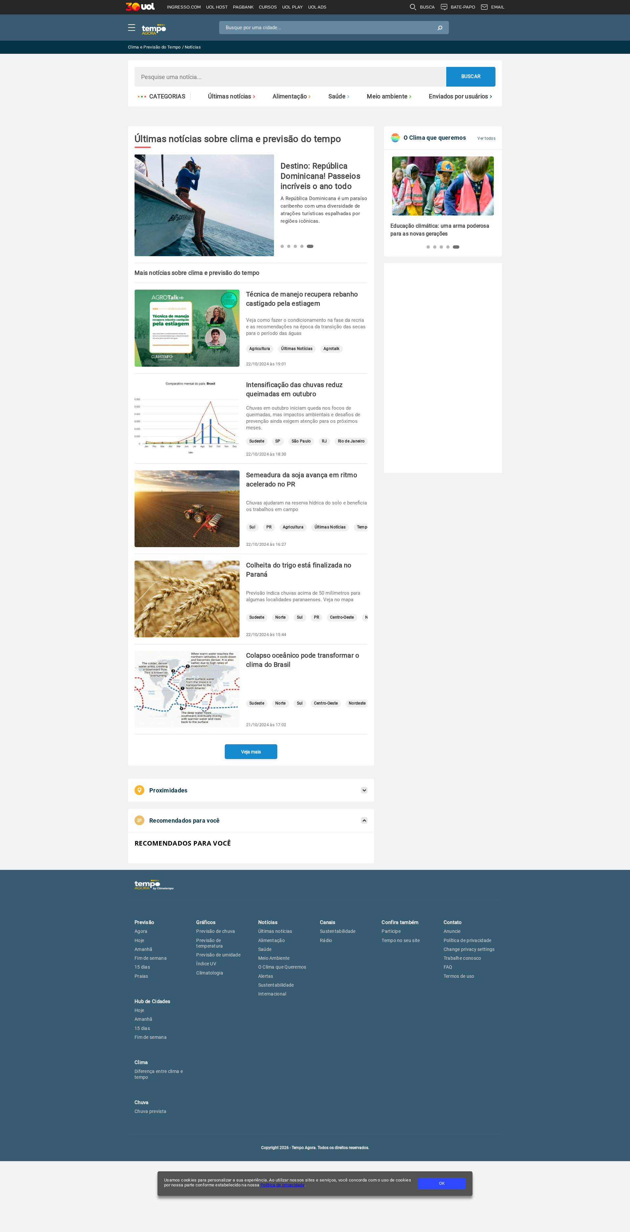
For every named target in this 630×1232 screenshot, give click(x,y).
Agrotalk (331, 349)
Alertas (265, 976)
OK (442, 1183)
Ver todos (486, 138)
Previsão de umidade (218, 954)
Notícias (268, 922)
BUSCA (427, 7)
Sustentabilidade (276, 985)
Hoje (139, 940)
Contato (453, 922)
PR (269, 527)
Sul (252, 527)
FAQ (448, 967)
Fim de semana (151, 958)
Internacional (272, 993)
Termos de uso (459, 976)
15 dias (142, 967)
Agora (141, 931)
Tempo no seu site (401, 940)
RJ (324, 441)
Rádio (326, 940)
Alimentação (290, 96)
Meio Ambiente (274, 958)
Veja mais (251, 751)
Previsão (144, 922)
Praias (141, 976)
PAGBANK (243, 7)
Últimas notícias (229, 96)
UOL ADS (317, 7)
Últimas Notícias (296, 349)
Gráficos (206, 922)
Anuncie (452, 931)
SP (278, 441)
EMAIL (497, 7)
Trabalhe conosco (462, 958)
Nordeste (357, 703)
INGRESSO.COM (184, 7)
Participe (391, 931)
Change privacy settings (469, 949)
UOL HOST (217, 7)
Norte (280, 617)
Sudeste (256, 441)
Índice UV (206, 963)
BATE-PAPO (463, 7)
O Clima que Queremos (282, 967)
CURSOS (268, 7)
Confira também (400, 922)
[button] (284, 246)
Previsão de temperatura (209, 943)
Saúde (337, 96)
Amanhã (144, 949)
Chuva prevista (150, 1111)
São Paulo (301, 441)
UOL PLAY (292, 7)
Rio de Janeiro (351, 441)
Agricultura (259, 349)
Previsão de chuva (215, 931)
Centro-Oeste (342, 617)
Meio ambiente (387, 96)
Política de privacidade (282, 1184)
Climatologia (209, 972)
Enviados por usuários (458, 96)
